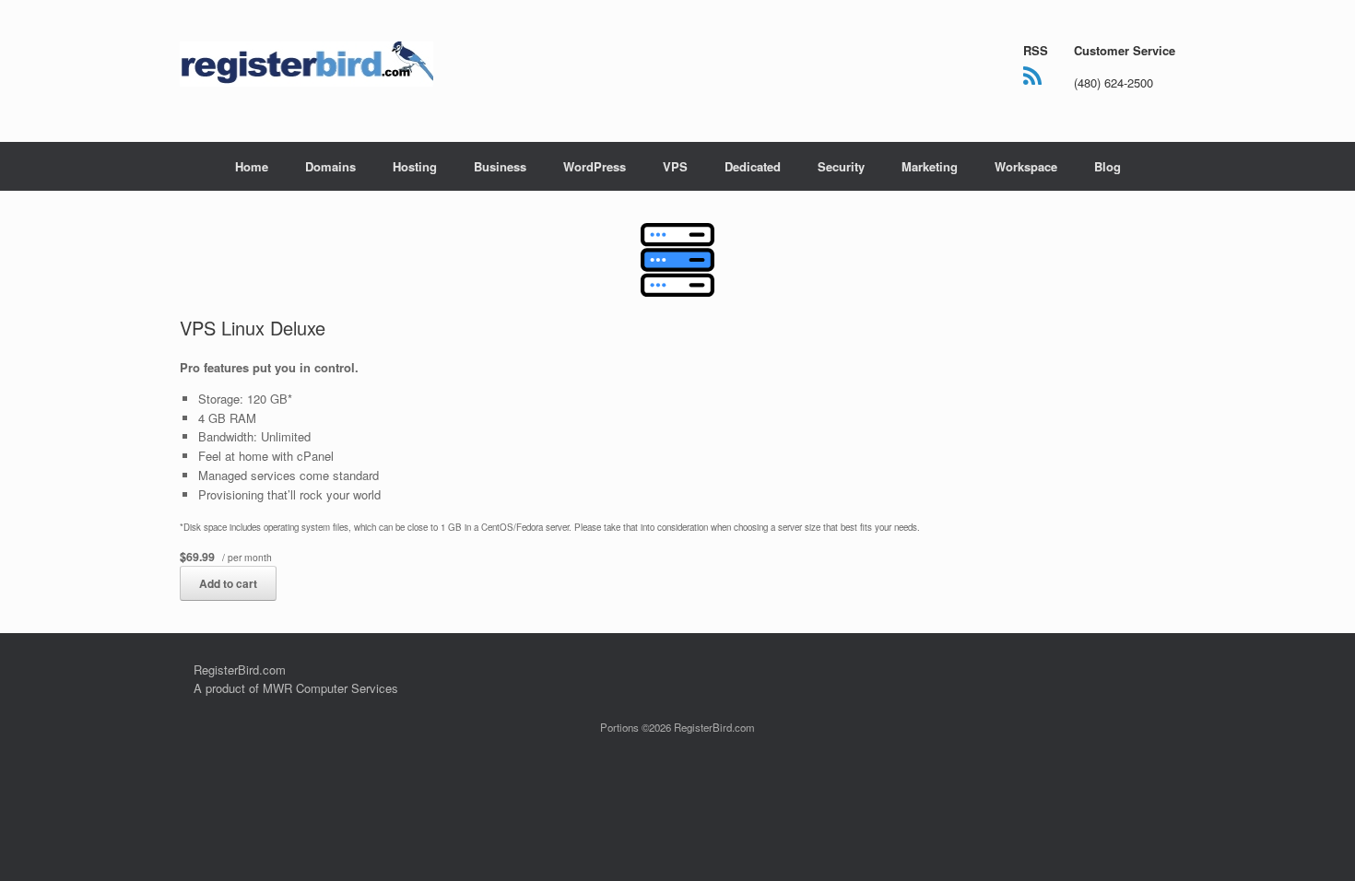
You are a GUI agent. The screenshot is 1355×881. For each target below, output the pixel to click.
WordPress (594, 166)
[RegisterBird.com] (306, 64)
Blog (1107, 166)
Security (841, 166)
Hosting (415, 166)
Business (500, 166)
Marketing (929, 166)
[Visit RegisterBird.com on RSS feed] (1032, 79)
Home (251, 166)
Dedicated (753, 166)
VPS (675, 166)
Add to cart (228, 583)
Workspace (1026, 166)
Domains (330, 166)
